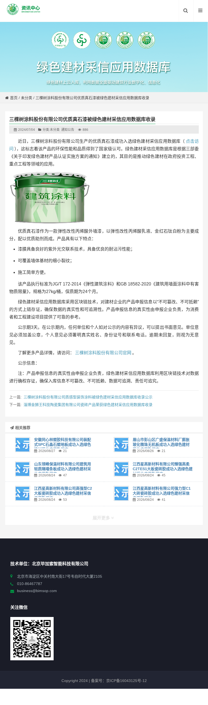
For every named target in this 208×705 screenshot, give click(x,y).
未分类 (26, 98)
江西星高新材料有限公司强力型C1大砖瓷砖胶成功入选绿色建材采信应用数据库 (162, 493)
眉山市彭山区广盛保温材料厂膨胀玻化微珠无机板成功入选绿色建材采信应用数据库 (161, 444)
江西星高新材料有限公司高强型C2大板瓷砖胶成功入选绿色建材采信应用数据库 (63, 493)
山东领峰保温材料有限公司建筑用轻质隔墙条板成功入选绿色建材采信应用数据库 (62, 469)
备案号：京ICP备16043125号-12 (118, 680)
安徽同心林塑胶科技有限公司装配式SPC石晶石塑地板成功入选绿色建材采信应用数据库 (62, 444)
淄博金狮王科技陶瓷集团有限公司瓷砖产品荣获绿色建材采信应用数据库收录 (88, 404)
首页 (14, 98)
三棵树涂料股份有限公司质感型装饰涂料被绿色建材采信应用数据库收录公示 (88, 397)
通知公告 (67, 130)
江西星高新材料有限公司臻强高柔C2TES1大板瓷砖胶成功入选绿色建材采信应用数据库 (163, 469)
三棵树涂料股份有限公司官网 (103, 352)
